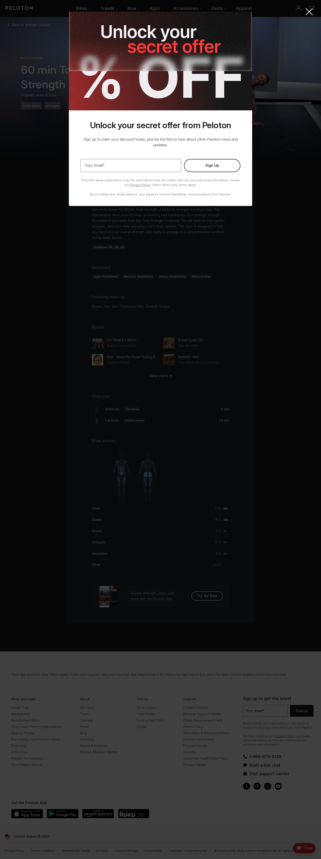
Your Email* (95, 165)
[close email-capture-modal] (309, 12)
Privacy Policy (140, 185)
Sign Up (212, 165)
